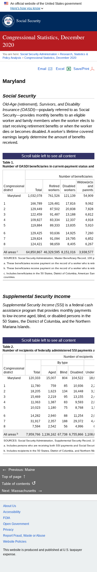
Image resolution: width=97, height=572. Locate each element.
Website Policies (14, 541)
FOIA (6, 518)
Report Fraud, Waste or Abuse (24, 535)
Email (42, 69)
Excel (60, 69)
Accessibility (11, 512)
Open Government (16, 524)
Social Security (28, 20)
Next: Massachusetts (19, 491)
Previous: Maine (22, 470)
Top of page (11, 477)
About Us (9, 506)
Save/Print (81, 69)
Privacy (8, 529)
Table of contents (16, 484)
